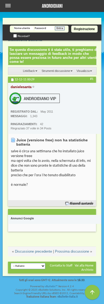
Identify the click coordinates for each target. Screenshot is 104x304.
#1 (91, 79)
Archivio (87, 270)
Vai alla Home (84, 265)
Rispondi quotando (81, 203)
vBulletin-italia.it (67, 296)
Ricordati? (23, 36)
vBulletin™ (51, 286)
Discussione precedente (33, 251)
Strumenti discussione (56, 70)
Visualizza (83, 70)
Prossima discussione (72, 251)
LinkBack (29, 70)
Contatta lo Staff (61, 265)
